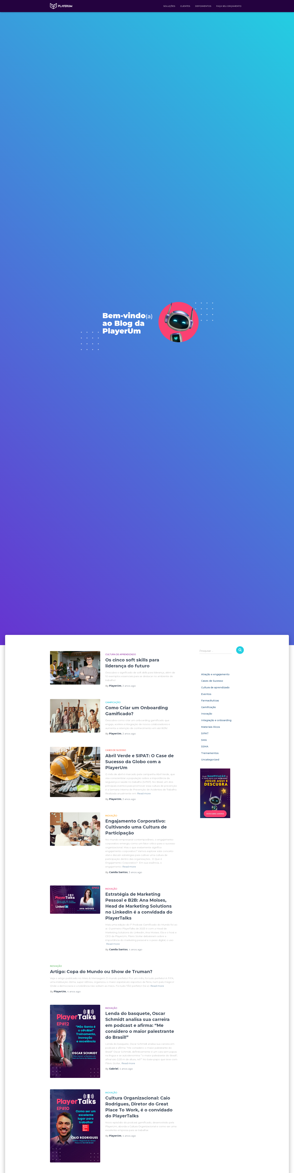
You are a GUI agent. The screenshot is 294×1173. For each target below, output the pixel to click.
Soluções (169, 6)
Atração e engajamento (215, 674)
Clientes (185, 6)
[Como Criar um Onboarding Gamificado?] (75, 716)
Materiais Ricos (210, 726)
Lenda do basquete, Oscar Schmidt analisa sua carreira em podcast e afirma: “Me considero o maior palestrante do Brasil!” (139, 1025)
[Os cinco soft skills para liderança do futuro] (75, 668)
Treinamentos (210, 753)
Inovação (111, 815)
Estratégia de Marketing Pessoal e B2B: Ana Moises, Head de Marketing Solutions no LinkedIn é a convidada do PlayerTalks (138, 906)
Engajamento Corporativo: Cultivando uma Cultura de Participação (136, 826)
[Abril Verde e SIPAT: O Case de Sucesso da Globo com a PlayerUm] (75, 772)
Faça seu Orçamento (228, 6)
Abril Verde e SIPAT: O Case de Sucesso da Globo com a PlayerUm (139, 761)
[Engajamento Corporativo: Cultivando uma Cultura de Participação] (75, 829)
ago (129, 685)
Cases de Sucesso (115, 750)
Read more (144, 793)
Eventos (206, 694)
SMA (204, 740)
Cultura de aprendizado (120, 654)
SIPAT (205, 733)
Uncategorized (210, 759)
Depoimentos (203, 6)
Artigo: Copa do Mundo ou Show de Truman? (101, 971)
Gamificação (113, 702)
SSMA (204, 746)
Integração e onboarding (216, 720)
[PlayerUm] (61, 6)
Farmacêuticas (210, 700)
